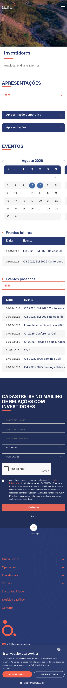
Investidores (10, 575)
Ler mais (6, 668)
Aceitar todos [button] (17, 674)
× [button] (63, 649)
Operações (9, 567)
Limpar (33, 516)
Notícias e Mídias (13, 599)
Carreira (7, 583)
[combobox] (58, 649)
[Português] (33, 456)
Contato (7, 608)
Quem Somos (11, 559)
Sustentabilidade (13, 591)
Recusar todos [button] (49, 674)
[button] (33, 682)
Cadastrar (33, 507)
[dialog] (33, 666)
